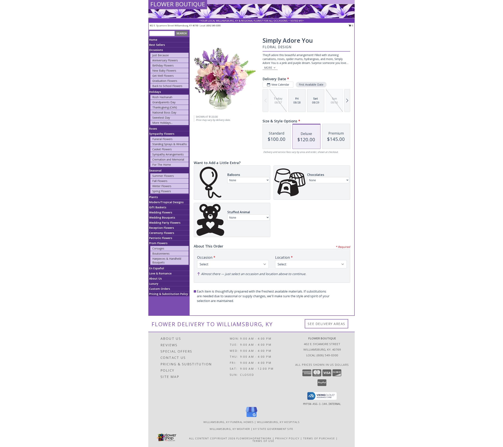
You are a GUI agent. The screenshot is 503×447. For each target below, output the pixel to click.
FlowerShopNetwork (254, 438)
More (268, 67)
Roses (153, 128)
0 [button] (352, 25)
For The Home (161, 164)
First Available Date (311, 84)
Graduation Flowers (164, 81)
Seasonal (155, 170)
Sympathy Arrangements (168, 154)
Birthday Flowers (163, 65)
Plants (153, 197)
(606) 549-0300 (213, 25)
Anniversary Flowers (165, 60)
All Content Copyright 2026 (212, 438)
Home (153, 40)
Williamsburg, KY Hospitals (278, 422)
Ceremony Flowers (161, 233)
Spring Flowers (161, 191)
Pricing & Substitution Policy (168, 294)
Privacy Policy (287, 438)
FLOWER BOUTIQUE (177, 4)
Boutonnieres (161, 253)
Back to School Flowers (167, 86)
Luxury (153, 283)
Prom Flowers (158, 243)
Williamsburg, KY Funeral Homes (228, 422)
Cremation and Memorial (168, 159)
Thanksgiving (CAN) (164, 107)
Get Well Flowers (163, 76)
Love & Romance (160, 273)
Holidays (155, 92)
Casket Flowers (162, 149)
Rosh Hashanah (162, 97)
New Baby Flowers (164, 70)
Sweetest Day (161, 117)
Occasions (156, 50)
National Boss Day (164, 112)
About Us (155, 278)
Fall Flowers (159, 181)
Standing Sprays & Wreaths (169, 144)
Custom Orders (159, 289)
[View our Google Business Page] (251, 417)
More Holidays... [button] (162, 123)
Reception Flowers (161, 228)
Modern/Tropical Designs (166, 202)
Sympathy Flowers (161, 134)
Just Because (160, 55)
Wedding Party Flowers (164, 222)
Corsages (158, 248)
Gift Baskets (157, 207)
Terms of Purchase (319, 438)
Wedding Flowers (160, 212)
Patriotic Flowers (160, 238)
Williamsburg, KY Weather (230, 429)
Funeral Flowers (162, 139)
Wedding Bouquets (162, 217)
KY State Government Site (273, 429)
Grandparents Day (163, 102)
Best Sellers (157, 45)
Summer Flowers (163, 176)
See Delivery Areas (326, 323)
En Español (156, 268)
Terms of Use (263, 441)
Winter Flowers (161, 186)
